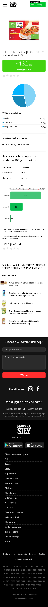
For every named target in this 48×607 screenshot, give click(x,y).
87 (7, 585)
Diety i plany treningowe (17, 454)
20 (9, 570)
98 (34, 585)
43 (24, 573)
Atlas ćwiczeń (11, 478)
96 (29, 585)
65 (36, 577)
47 (34, 573)
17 (44, 566)
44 (26, 573)
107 (30, 588)
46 (31, 573)
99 (37, 585)
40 (17, 573)
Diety (7, 468)
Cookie (42, 554)
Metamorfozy (11, 483)
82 (36, 581)
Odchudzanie (11, 498)
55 (12, 577)
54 (9, 577)
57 (17, 577)
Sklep (7, 459)
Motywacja (10, 522)
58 (19, 577)
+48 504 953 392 (13, 409)
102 (13, 588)
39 (14, 573)
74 (17, 581)
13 (34, 566)
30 (34, 570)
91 (17, 585)
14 (37, 566)
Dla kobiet (10, 488)
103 (17, 588)
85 (44, 581)
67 (41, 577)
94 (24, 585)
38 (12, 573)
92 (19, 585)
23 (17, 570)
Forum (8, 541)
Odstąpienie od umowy (24, 598)
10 (27, 566)
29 (31, 570)
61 (26, 577)
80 (31, 581)
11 (29, 566)
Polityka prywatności (24, 559)
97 (32, 585)
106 (27, 588)
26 (24, 570)
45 (29, 573)
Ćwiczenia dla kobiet (14, 512)
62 (29, 577)
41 (19, 573)
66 (39, 577)
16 (42, 566)
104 (20, 588)
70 (7, 581)
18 (4, 570)
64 (34, 577)
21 (12, 570)
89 (12, 585)
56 (14, 577)
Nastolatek (10, 502)
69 (4, 581)
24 (19, 570)
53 (7, 577)
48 (36, 573)
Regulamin (22, 554)
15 (39, 566)
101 (42, 585)
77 (24, 581)
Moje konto (10, 493)
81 (34, 581)
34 (44, 570)
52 (4, 577)
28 (29, 570)
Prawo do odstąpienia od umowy (24, 594)
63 (31, 577)
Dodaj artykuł (9, 554)
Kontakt (32, 554)
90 (14, 585)
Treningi (9, 464)
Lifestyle (9, 507)
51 (44, 573)
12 (32, 566)
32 (39, 570)
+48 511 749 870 (34, 409)
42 (22, 573)
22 (14, 570)
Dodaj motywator (13, 527)
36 (7, 573)
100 (39, 585)
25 (22, 570)
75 (19, 581)
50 (41, 573)
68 (44, 577)
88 (9, 585)
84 (41, 581)
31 (36, 570)
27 (26, 570)
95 (27, 585)
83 (39, 581)
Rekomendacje (12, 536)
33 (41, 570)
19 (7, 570)
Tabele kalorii (11, 531)
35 (4, 573)
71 (9, 581)
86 (5, 585)
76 (22, 581)
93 (22, 585)
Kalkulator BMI (12, 517)
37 (9, 573)
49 (39, 573)
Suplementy (10, 473)
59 (22, 577)
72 (12, 581)
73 (14, 581)
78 (26, 581)
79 (29, 581)
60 (24, 577)
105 (24, 588)
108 (34, 588)
